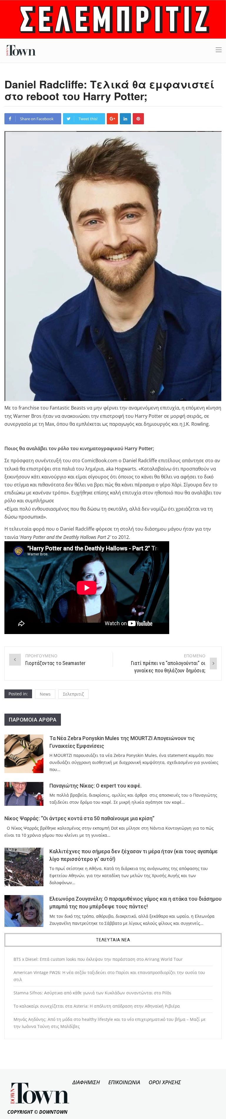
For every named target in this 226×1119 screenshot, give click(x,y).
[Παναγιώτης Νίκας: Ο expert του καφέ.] (24, 794)
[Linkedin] (125, 118)
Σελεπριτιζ (73, 694)
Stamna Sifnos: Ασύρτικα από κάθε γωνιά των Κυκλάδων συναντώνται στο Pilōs (92, 993)
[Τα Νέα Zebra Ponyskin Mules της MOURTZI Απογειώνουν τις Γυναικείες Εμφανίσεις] (24, 754)
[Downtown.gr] (21, 50)
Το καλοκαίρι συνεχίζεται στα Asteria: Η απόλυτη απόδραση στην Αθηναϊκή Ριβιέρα (97, 1006)
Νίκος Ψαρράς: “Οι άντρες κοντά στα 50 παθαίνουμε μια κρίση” (79, 818)
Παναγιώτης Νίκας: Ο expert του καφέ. (95, 786)
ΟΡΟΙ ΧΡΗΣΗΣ (165, 1082)
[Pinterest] (138, 118)
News (45, 694)
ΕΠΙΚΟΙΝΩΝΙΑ (124, 1082)
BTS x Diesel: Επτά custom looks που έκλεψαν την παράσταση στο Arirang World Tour (98, 959)
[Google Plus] (112, 118)
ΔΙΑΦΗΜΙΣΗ (86, 1082)
